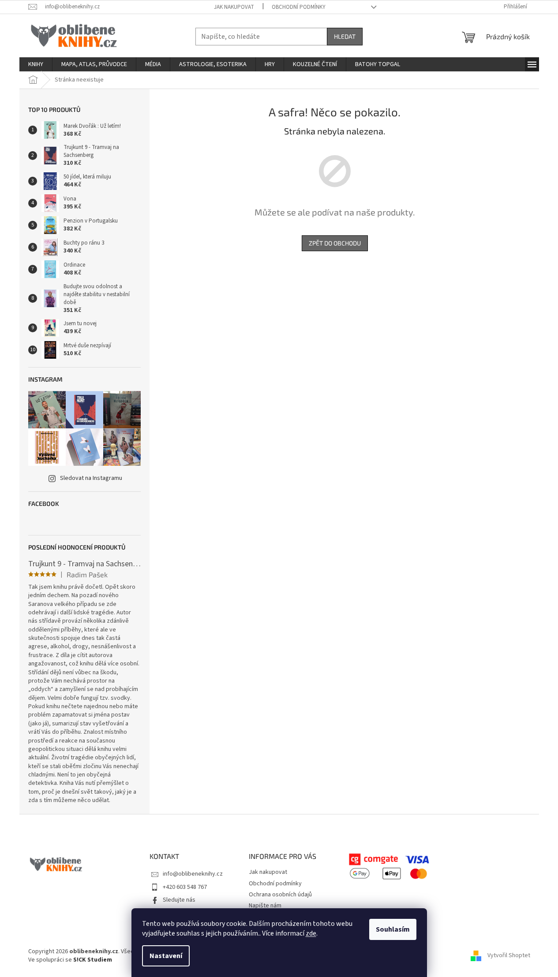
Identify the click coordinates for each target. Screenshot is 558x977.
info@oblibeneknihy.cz (193, 873)
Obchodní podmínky (299, 7)
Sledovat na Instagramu (91, 478)
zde (311, 933)
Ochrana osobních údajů (280, 894)
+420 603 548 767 (185, 887)
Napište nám (265, 905)
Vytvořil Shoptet (508, 955)
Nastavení (166, 956)
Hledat (345, 36)
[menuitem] (35, 64)
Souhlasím (393, 929)
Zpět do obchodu (335, 243)
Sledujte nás (179, 899)
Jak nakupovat (234, 7)
